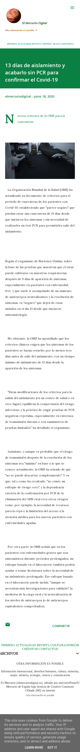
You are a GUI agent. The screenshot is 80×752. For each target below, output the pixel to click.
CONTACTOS (48, 649)
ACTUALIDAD (24, 43)
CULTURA (57, 645)
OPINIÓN (47, 43)
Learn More (34, 747)
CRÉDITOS (30, 649)
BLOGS (57, 43)
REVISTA (37, 43)
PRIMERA (12, 43)
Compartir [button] (61, 626)
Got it (52, 747)
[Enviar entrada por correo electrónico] (7, 626)
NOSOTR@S (67, 43)
